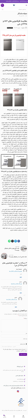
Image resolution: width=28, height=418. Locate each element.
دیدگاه (25, 318)
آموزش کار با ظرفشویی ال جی (19, 228)
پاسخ (21, 277)
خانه (26, 16)
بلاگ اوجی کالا (21, 16)
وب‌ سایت (25, 339)
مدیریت (22, 28)
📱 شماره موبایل (23, 344)
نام (26, 333)
